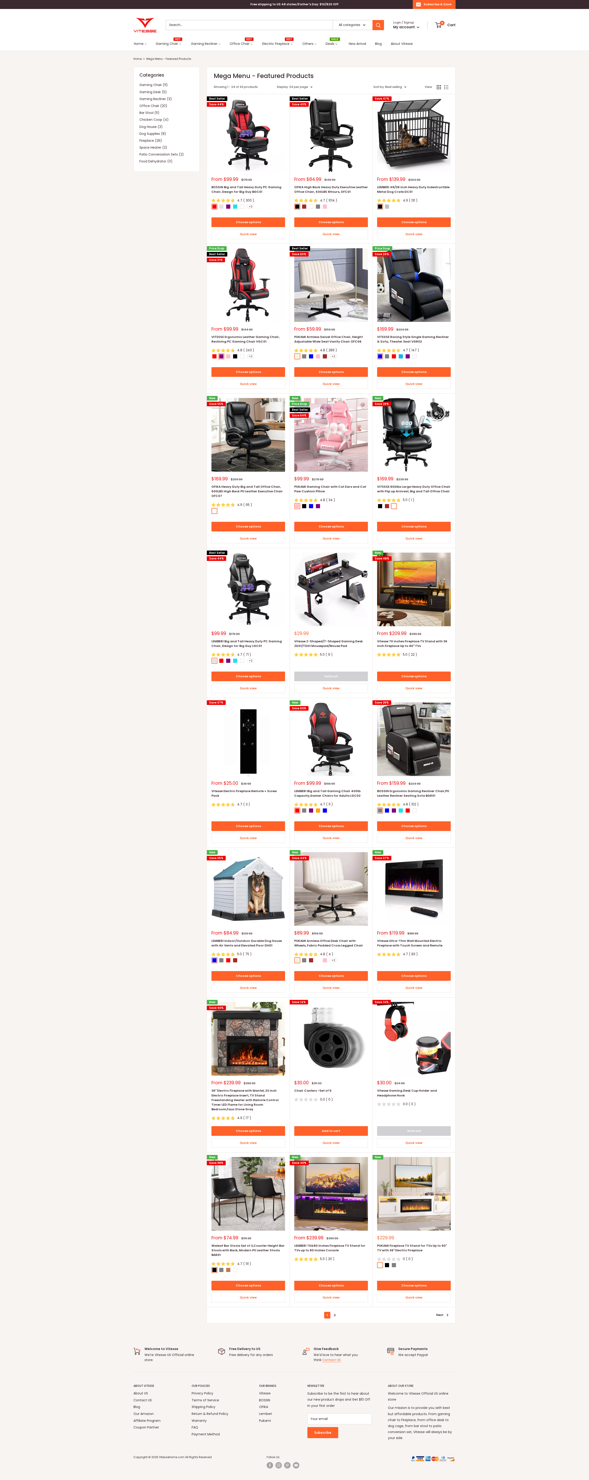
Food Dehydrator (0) (156, 161)
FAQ (195, 1427)
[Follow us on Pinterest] (287, 1465)
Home (137, 59)
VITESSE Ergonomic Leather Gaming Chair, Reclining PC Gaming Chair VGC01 (245, 339)
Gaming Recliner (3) (155, 99)
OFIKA (263, 1407)
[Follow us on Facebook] (270, 1465)
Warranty (199, 1420)
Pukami (265, 1420)
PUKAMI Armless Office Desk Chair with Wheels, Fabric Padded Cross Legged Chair (328, 943)
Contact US (331, 1360)
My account (404, 27)
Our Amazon (143, 1413)
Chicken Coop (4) (154, 119)
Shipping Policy (203, 1407)
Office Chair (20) (153, 106)
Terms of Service (205, 1400)
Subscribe (322, 1432)
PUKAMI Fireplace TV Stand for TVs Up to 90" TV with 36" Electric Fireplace (412, 1247)
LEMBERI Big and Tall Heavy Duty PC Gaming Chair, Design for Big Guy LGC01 (246, 643)
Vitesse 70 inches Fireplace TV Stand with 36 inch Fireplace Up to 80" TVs (412, 643)
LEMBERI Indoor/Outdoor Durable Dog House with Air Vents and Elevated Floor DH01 (246, 943)
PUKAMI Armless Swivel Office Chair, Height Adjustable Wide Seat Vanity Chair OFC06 (328, 339)
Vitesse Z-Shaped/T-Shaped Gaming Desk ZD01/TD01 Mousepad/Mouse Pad (328, 643)
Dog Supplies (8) (152, 133)
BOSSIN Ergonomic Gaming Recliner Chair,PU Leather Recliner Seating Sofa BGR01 (413, 793)
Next (439, 1315)
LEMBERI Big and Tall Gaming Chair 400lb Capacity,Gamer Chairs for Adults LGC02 (327, 793)
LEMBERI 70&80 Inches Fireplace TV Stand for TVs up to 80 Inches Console (329, 1247)
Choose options (248, 222)
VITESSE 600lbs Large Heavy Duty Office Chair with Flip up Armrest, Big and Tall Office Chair (413, 489)
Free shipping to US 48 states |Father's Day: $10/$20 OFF (294, 4)
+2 (250, 206)
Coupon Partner (146, 1427)
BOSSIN (264, 1400)
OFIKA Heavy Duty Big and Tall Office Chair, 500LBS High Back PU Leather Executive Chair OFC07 (247, 491)
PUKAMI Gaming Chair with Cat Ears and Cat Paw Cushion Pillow (330, 489)
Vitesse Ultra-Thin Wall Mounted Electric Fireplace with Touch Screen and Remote (409, 943)
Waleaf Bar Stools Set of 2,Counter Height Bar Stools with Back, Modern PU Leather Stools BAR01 (248, 1250)
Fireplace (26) (150, 140)
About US (140, 1393)
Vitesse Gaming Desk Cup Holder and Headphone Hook (407, 1092)
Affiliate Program (147, 1420)
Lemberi (265, 1413)
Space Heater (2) (153, 147)
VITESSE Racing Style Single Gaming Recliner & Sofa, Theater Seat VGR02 (413, 339)
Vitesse (265, 1393)
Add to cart (331, 1131)
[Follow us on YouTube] (296, 1465)
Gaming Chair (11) (153, 85)
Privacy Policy (202, 1393)
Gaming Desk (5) (153, 92)
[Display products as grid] (439, 87)
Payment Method (206, 1434)
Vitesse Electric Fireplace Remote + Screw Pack (244, 793)
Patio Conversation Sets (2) (161, 154)
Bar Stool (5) (149, 112)
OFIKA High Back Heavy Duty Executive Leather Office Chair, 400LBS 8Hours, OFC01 (331, 189)
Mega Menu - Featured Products (168, 59)
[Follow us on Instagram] (278, 1465)
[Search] (378, 25)
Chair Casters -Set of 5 (313, 1090)
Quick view (248, 234)
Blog (136, 1407)
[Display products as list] (446, 87)
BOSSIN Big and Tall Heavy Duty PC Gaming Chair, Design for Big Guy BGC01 (246, 189)
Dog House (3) (151, 126)
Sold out (331, 676)
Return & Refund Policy (210, 1413)
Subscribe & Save (437, 4)
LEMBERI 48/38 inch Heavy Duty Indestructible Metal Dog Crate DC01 (413, 189)
